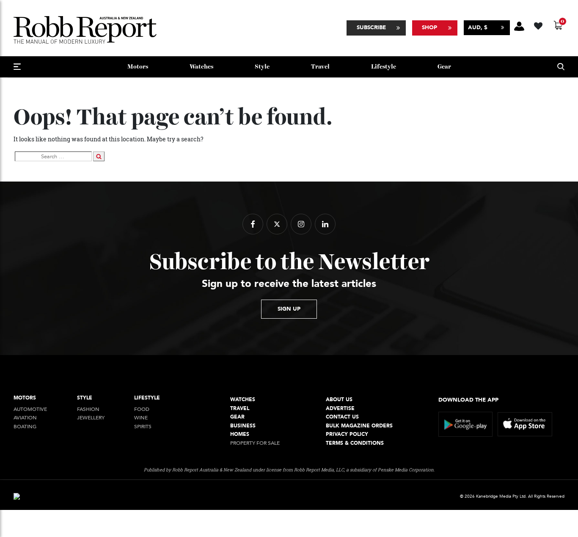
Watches (201, 66)
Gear (444, 66)
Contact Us (342, 417)
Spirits (142, 426)
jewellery (91, 417)
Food (141, 409)
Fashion (88, 409)
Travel (320, 66)
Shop (429, 27)
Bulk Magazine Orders (359, 426)
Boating (25, 426)
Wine (141, 417)
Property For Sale (255, 443)
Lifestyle (383, 66)
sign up (289, 309)
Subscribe (371, 27)
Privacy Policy (347, 434)
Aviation (25, 417)
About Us (339, 399)
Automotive (30, 409)
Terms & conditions (355, 443)
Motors (137, 66)
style (262, 66)
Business (243, 426)
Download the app (468, 400)
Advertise (340, 408)
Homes (239, 434)
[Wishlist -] (539, 25)
